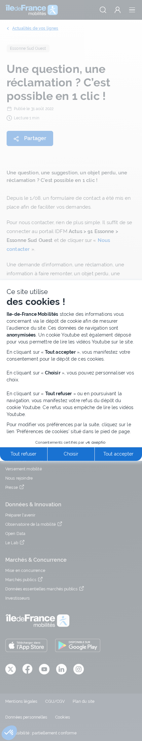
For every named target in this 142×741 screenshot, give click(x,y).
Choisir (71, 454)
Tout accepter (118, 454)
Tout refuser (23, 454)
